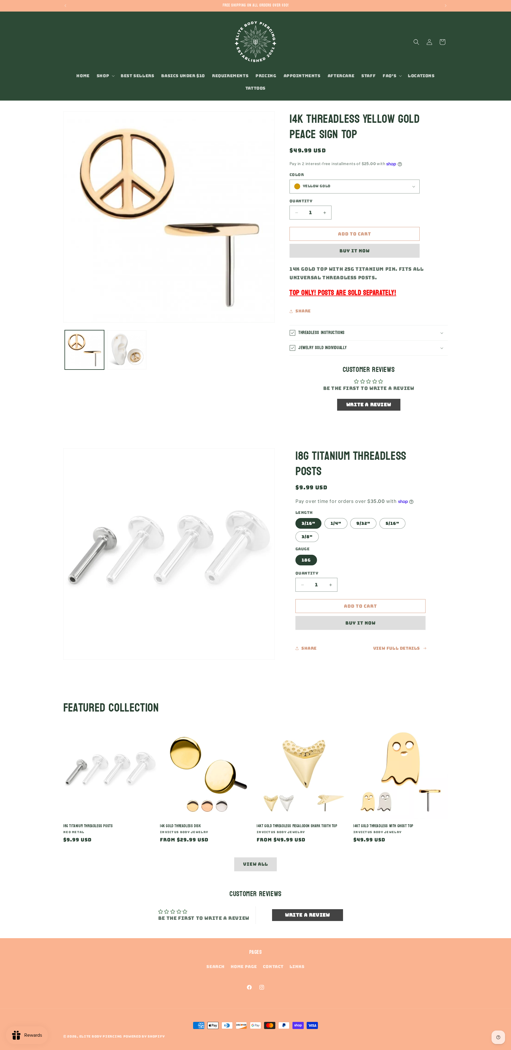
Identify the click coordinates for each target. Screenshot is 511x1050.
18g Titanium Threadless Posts (88, 826)
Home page (244, 966)
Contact (273, 966)
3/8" (307, 536)
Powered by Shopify (144, 1036)
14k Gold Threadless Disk (180, 826)
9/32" (363, 523)
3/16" (308, 523)
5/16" (392, 523)
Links (297, 966)
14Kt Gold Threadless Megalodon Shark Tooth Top (297, 826)
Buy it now (354, 251)
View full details (396, 648)
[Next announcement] (445, 5)
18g (306, 560)
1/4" (336, 523)
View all (255, 864)
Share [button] (303, 311)
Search (215, 966)
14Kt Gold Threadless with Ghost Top (383, 826)
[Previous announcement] (65, 5)
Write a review (368, 404)
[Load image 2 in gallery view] (126, 350)
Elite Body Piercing (100, 1036)
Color (297, 174)
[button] (105, 76)
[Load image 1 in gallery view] (84, 350)
